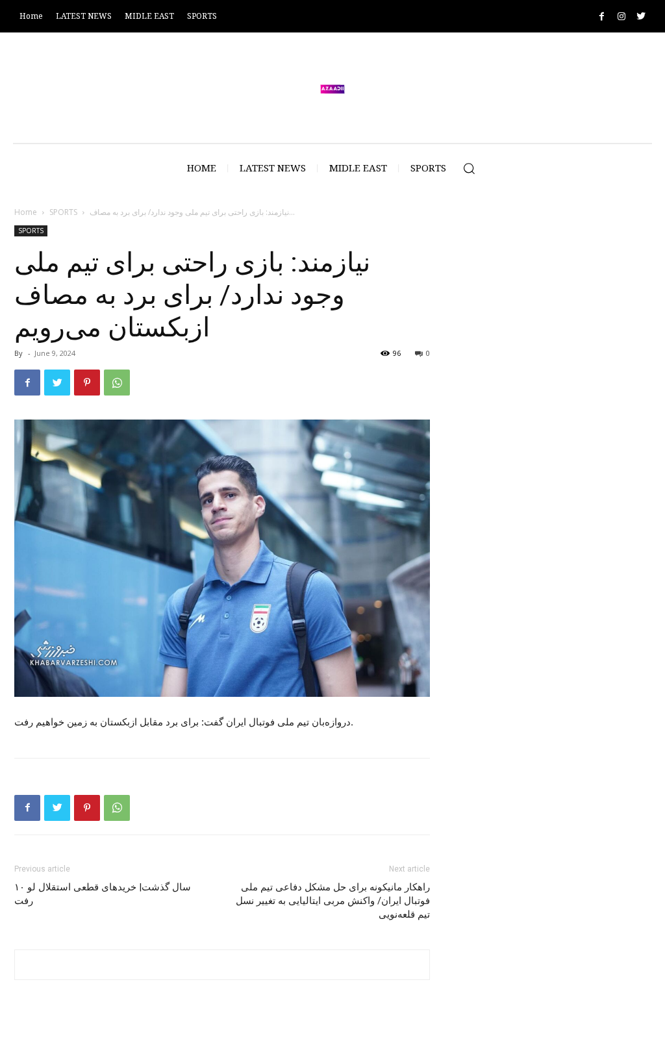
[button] (469, 168)
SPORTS (63, 212)
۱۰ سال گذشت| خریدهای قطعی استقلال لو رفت (102, 894)
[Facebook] (601, 16)
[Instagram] (621, 16)
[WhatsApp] (117, 383)
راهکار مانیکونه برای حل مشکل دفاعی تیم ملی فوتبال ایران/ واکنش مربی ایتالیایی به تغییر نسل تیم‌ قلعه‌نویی (333, 900)
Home (25, 212)
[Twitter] (640, 16)
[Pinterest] (87, 383)
